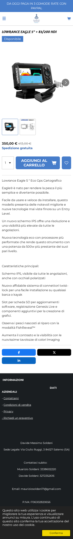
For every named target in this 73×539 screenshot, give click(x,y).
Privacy (8, 411)
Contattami (11, 398)
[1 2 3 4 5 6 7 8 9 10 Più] (8, 162)
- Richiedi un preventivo (17, 418)
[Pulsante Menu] (4, 18)
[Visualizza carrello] (69, 18)
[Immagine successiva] (65, 82)
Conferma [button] (56, 533)
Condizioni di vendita (17, 405)
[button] (10, 127)
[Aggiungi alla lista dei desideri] (66, 162)
